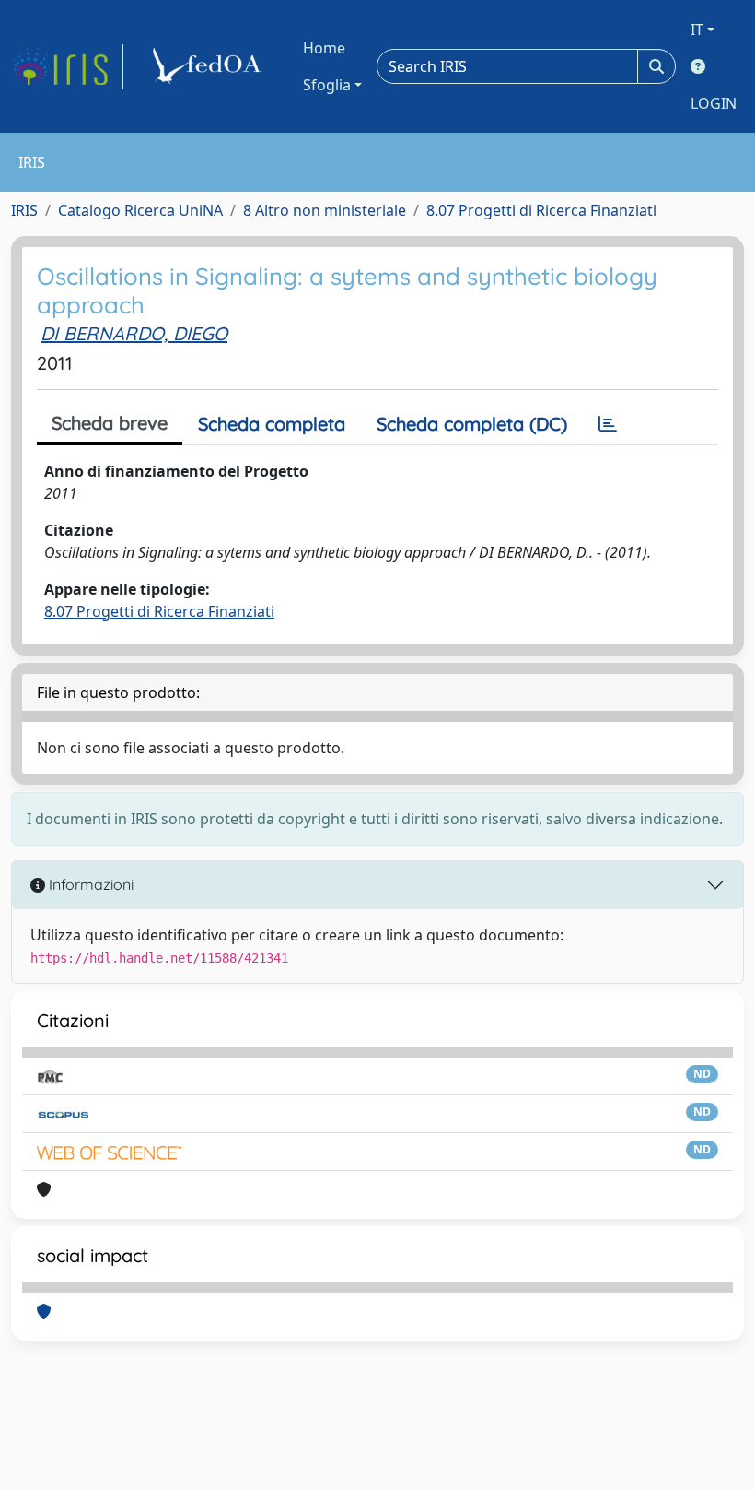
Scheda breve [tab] (110, 422)
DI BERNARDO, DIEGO (134, 333)
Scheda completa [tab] (271, 423)
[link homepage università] (210, 66)
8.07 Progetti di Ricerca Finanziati (541, 210)
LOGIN (714, 103)
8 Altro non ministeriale (324, 210)
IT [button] (697, 29)
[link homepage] (67, 66)
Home (324, 48)
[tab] (608, 424)
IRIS (24, 210)
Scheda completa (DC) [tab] (472, 423)
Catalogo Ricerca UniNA (140, 210)
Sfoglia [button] (327, 85)
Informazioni (89, 884)
